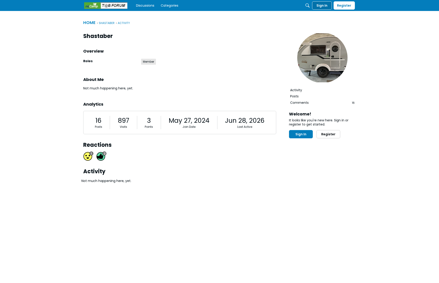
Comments (322, 102)
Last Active (244, 126)
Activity (296, 90)
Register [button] (328, 134)
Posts (98, 126)
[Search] (307, 5)
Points (149, 126)
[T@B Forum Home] (105, 5)
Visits (123, 126)
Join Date (188, 126)
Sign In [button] (300, 134)
